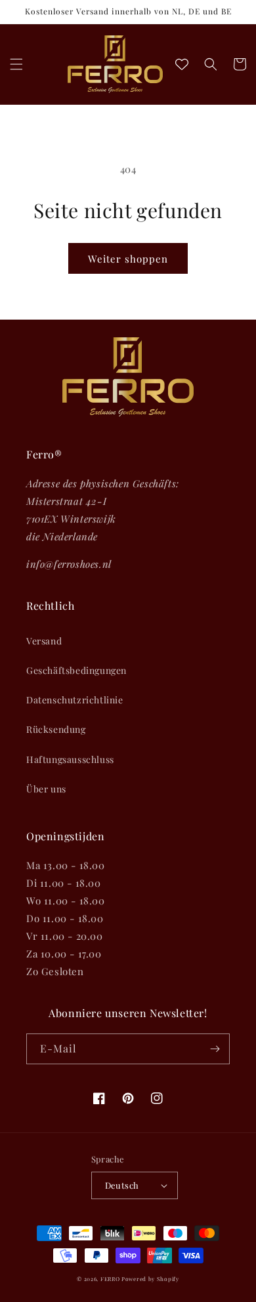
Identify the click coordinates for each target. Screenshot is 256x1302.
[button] (16, 64)
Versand (44, 641)
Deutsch (122, 1185)
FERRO (110, 1278)
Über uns (46, 789)
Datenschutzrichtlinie (74, 700)
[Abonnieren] (214, 1048)
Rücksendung (56, 729)
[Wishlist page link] (181, 64)
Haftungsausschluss (70, 759)
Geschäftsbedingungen (76, 670)
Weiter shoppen (128, 258)
